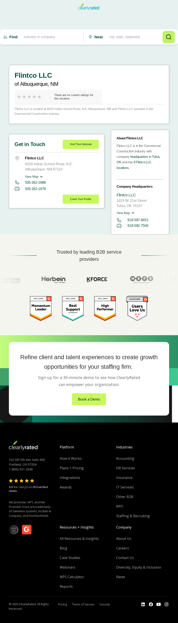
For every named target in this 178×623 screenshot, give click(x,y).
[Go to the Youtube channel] (158, 604)
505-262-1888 (35, 182)
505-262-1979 (35, 189)
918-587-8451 (137, 220)
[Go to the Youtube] (150, 604)
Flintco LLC (126, 195)
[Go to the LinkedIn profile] (143, 604)
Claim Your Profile (80, 199)
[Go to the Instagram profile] (166, 604)
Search (169, 37)
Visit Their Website (81, 144)
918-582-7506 (137, 225)
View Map (31, 176)
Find (13, 37)
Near (98, 37)
